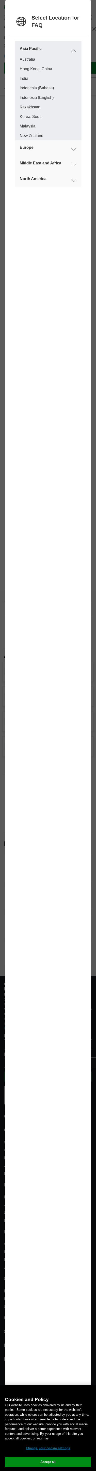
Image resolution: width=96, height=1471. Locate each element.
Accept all (48, 1462)
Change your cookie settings (48, 1448)
